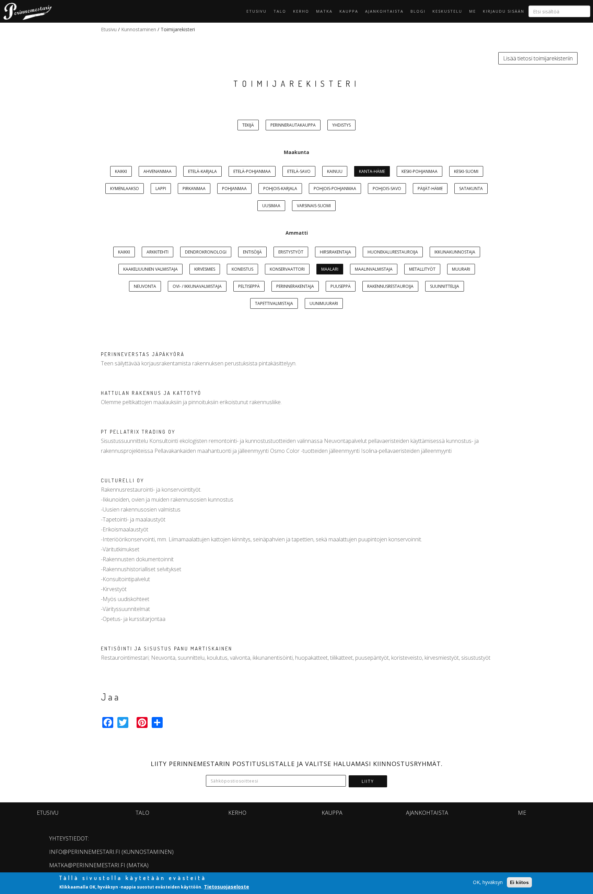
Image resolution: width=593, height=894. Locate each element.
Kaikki (121, 171)
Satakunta (471, 188)
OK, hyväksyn (488, 882)
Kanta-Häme (372, 171)
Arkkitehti (157, 252)
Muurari (461, 269)
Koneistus (242, 269)
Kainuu (334, 171)
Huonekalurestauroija (393, 252)
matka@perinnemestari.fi (87, 865)
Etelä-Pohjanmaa (252, 171)
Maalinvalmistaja (374, 269)
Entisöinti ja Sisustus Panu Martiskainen (166, 648)
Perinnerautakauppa (293, 125)
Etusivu (256, 11)
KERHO (301, 11)
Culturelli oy (122, 480)
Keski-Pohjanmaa (420, 171)
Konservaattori (287, 269)
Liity (368, 781)
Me (472, 11)
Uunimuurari (324, 303)
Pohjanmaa (234, 188)
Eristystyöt (290, 252)
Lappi (160, 188)
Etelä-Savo (299, 171)
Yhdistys (341, 125)
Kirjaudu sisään (503, 11)
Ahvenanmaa (157, 171)
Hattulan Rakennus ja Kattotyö (151, 393)
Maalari (329, 269)
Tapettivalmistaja (274, 303)
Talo (280, 11)
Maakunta (296, 152)
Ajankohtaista (384, 11)
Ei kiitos (519, 882)
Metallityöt (422, 269)
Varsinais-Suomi (314, 206)
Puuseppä (340, 286)
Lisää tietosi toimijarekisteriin (538, 58)
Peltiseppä (249, 286)
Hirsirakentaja (335, 252)
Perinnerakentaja (295, 286)
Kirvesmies (204, 269)
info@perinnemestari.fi (84, 852)
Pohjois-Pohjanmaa (335, 188)
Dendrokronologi (205, 252)
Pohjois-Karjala (280, 188)
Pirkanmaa (194, 188)
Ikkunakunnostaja (454, 252)
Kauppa (348, 11)
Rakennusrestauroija (390, 286)
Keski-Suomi (466, 171)
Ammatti (297, 233)
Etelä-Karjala (202, 171)
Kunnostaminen (138, 29)
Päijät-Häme (430, 188)
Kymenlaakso (124, 188)
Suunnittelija (444, 286)
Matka (324, 11)
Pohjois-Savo (387, 188)
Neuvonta (145, 286)
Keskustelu (447, 11)
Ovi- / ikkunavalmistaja (197, 286)
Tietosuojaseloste (226, 886)
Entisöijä (252, 252)
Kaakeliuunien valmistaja (150, 269)
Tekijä (248, 125)
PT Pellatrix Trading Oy (138, 431)
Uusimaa (271, 206)
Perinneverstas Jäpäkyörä (143, 354)
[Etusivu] (25, 11)
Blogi (418, 11)
